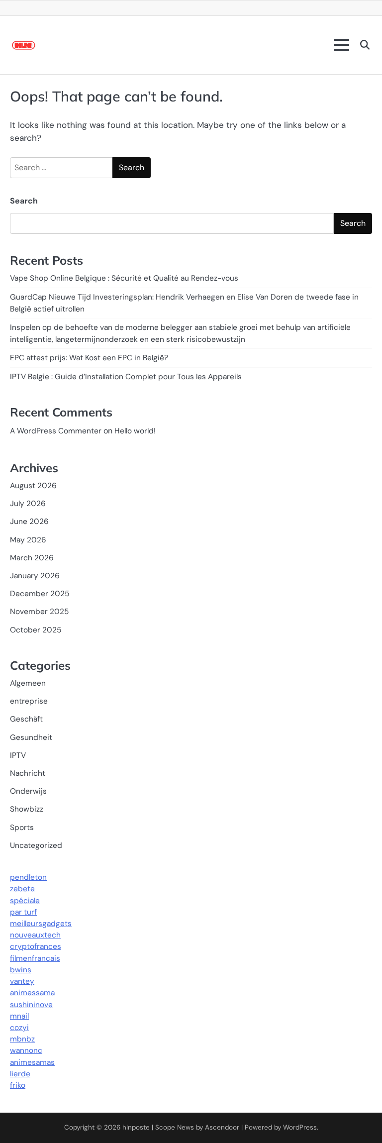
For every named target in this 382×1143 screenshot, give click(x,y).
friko (17, 1085)
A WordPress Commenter (55, 431)
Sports (22, 827)
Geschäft (26, 719)
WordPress (300, 1127)
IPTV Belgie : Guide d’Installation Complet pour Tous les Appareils (126, 377)
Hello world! (135, 431)
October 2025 (35, 630)
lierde (20, 1074)
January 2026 (35, 576)
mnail (19, 1016)
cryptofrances (35, 946)
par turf (23, 912)
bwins (20, 970)
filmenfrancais (35, 958)
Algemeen (28, 683)
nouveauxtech (35, 935)
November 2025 (39, 612)
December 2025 (39, 594)
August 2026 (33, 486)
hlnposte (136, 1127)
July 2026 (28, 504)
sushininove (31, 1005)
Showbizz (26, 809)
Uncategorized (36, 845)
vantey (22, 981)
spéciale (25, 901)
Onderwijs (28, 791)
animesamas (32, 1062)
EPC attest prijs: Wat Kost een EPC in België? (89, 358)
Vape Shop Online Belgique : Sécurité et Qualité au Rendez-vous (124, 278)
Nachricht (27, 773)
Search (24, 201)
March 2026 (32, 558)
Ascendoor (222, 1127)
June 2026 (29, 521)
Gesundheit (31, 737)
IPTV (18, 755)
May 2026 (28, 540)
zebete (22, 889)
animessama (32, 993)
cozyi (19, 1028)
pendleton (28, 877)
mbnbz (22, 1039)
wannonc (26, 1050)
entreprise (29, 701)
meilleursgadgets (41, 924)
